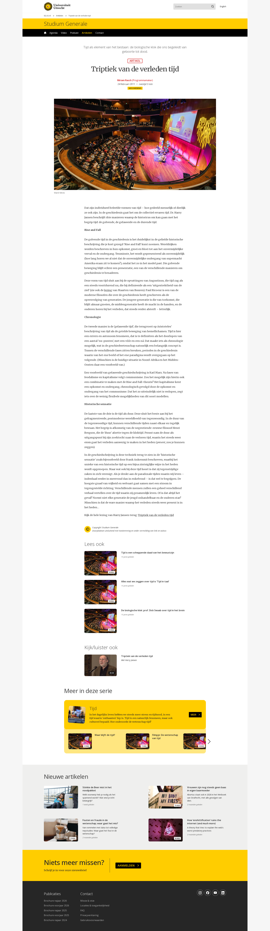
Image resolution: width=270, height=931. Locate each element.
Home (45, 32)
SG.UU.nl (47, 16)
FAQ (82, 910)
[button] (209, 741)
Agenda (54, 32)
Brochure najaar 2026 (55, 900)
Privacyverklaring (89, 915)
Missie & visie (87, 900)
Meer (193, 714)
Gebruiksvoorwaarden (92, 920)
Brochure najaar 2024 (55, 920)
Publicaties (52, 894)
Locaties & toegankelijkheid (94, 905)
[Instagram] (200, 892)
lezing (108, 290)
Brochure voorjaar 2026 (56, 905)
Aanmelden (126, 865)
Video (64, 32)
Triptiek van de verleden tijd (156, 515)
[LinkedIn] (223, 892)
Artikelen (59, 16)
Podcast (74, 32)
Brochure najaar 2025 (55, 910)
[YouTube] (215, 892)
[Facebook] (207, 892)
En (223, 6)
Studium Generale (65, 23)
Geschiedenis (135, 88)
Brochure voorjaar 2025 (56, 915)
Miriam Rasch (124, 80)
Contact (99, 32)
